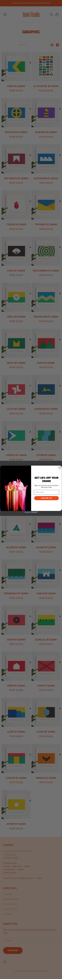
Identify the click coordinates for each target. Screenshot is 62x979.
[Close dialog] (60, 467)
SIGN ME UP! (46, 498)
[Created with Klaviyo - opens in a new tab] (31, 512)
